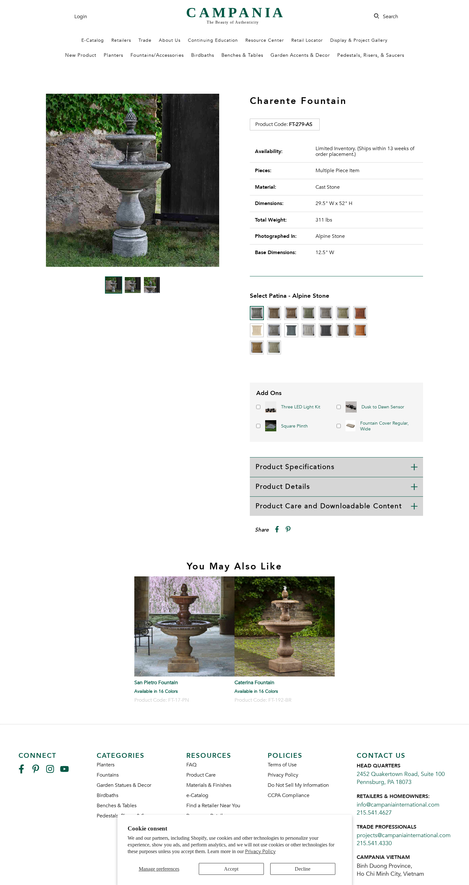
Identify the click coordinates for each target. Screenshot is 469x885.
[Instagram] (50, 772)
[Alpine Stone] (257, 313)
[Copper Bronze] (309, 313)
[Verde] (274, 347)
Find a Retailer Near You (213, 805)
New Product (80, 55)
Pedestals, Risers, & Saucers (370, 55)
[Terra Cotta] (360, 330)
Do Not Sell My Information (298, 785)
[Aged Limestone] (274, 313)
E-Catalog (92, 40)
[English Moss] (343, 313)
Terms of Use (282, 764)
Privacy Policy (260, 851)
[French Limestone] (257, 330)
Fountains (108, 775)
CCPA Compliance (288, 795)
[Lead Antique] (291, 330)
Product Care (201, 775)
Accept (231, 869)
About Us (170, 40)
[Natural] (309, 330)
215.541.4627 (374, 813)
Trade (145, 40)
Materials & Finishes (208, 785)
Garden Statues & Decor (124, 785)
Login (80, 16)
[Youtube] (64, 772)
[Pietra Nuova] (343, 330)
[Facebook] (21, 772)
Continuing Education (213, 40)
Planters (113, 55)
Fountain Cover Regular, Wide (384, 426)
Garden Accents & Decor (300, 55)
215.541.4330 (374, 843)
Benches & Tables (242, 55)
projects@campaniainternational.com (403, 835)
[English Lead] (326, 313)
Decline (302, 869)
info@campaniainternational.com (398, 805)
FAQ (191, 764)
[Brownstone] (291, 313)
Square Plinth (294, 426)
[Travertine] (257, 347)
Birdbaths (202, 55)
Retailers (121, 40)
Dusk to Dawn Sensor (382, 407)
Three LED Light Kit (300, 407)
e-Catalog (197, 795)
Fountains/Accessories (157, 55)
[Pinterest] (35, 772)
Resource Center (264, 40)
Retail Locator (307, 40)
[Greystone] (274, 330)
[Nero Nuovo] (326, 330)
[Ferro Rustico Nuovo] (360, 313)
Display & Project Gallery (359, 40)
